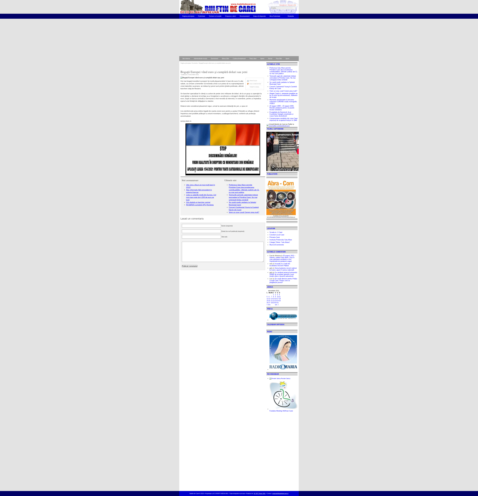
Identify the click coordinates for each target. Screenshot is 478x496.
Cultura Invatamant (239, 58)
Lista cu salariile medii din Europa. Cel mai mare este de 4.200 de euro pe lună (201, 197)
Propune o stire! (230, 16)
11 (280, 297)
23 (276, 301)
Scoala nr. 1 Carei (275, 232)
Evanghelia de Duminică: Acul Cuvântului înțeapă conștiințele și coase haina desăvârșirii (281, 114)
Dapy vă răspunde (259, 16)
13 (269, 299)
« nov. (269, 305)
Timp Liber (253, 58)
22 (274, 301)
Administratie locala (200, 58)
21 (272, 301)
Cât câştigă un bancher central (198, 202)
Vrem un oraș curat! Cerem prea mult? (244, 212)
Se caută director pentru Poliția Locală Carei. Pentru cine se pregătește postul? (283, 280)
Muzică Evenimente (276, 245)
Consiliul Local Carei (276, 235)
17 (278, 299)
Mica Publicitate (274, 16)
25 (280, 301)
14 (272, 299)
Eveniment (214, 58)
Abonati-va (291, 5)
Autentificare (283, 5)
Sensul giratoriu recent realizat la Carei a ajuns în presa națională (283, 269)
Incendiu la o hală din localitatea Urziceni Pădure (279, 265)
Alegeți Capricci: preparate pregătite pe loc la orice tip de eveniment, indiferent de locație (283, 95)
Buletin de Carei (211, 7)
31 (278, 303)
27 (269, 303)
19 (267, 301)
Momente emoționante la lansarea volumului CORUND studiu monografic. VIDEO (283, 101)
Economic (195, 63)
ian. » (277, 305)
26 (267, 303)
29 (274, 303)
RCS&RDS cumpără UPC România (200, 205)
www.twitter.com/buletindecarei (279, 126)
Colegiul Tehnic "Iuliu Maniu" (279, 242)
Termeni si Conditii (215, 16)
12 (267, 299)
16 (276, 299)
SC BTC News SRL (260, 493)
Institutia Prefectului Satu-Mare (280, 240)
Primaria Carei (274, 237)
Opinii (262, 58)
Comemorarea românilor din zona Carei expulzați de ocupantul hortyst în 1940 (283, 119)
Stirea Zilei (225, 58)
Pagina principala (188, 16)
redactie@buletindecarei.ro (280, 493)
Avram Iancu (285, 378)
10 (278, 297)
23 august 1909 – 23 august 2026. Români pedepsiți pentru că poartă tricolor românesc (281, 108)
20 (269, 301)
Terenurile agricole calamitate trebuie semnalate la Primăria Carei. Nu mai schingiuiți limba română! (243, 197)
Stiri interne (186, 58)
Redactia (291, 16)
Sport (287, 58)
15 (274, 299)
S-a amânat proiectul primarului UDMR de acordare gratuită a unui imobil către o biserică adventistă (283, 274)
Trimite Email (254, 87)
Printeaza (253, 80)
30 (276, 303)
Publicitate (201, 16)
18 (280, 299)
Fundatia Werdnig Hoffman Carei (281, 411)
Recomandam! (245, 16)
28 (272, 303)
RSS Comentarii (255, 84)
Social (270, 58)
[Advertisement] (239, 37)
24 (278, 301)
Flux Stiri (279, 58)
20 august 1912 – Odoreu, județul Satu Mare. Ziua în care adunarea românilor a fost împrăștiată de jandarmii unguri (282, 258)
